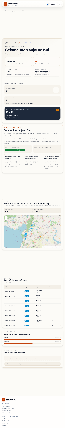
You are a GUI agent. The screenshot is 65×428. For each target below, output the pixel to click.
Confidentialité (5, 420)
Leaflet (45, 247)
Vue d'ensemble (6, 406)
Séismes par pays (12, 11)
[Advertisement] (32, 25)
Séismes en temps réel (8, 408)
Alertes (3, 418)
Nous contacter (6, 423)
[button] (6, 217)
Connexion (4, 425)
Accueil (4, 11)
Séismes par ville (11, 43)
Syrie (20, 11)
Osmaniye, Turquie (12, 115)
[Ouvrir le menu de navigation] (59, 4)
